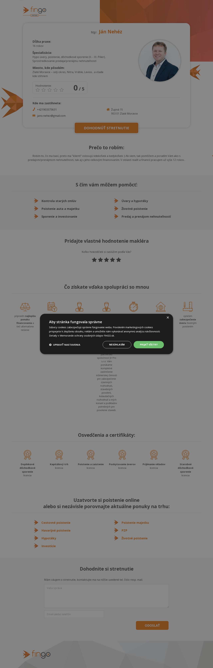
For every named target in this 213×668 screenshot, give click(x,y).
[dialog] (106, 334)
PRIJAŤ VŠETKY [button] (149, 344)
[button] (64, 344)
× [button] (167, 317)
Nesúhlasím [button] (117, 344)
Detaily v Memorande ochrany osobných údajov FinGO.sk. (81, 335)
